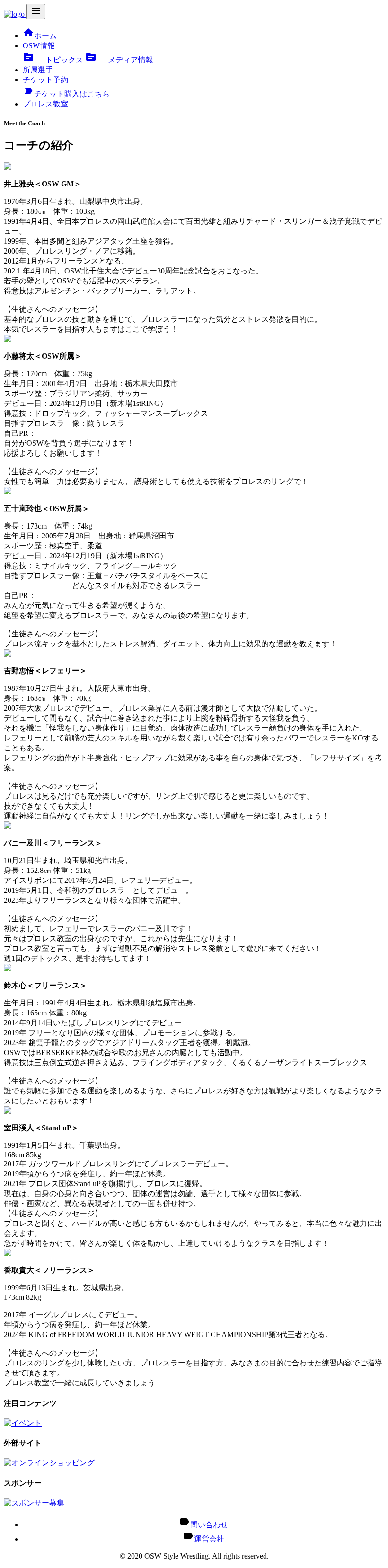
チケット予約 (45, 80)
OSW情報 (39, 46)
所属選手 (38, 70)
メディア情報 (119, 60)
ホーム (40, 36)
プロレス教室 (45, 104)
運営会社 (209, 1539)
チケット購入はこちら (66, 94)
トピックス (53, 60)
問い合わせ (209, 1525)
